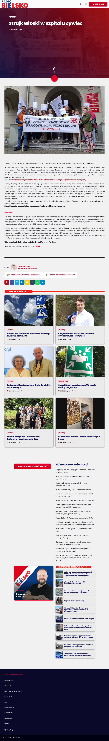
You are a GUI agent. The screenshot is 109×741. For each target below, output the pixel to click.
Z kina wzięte (22, 594)
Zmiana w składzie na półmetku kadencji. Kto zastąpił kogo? (29, 386)
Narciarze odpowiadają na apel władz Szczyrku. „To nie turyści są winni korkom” (79, 637)
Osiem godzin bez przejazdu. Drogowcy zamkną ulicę (75, 500)
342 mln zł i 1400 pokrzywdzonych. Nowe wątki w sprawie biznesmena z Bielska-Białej (78, 627)
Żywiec (12, 18)
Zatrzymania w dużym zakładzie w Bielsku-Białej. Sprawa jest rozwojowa (77, 654)
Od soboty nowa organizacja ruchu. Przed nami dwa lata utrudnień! (78, 645)
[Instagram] (12, 730)
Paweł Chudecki (24, 266)
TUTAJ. (37, 246)
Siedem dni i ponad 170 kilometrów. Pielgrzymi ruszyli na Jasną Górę (23, 437)
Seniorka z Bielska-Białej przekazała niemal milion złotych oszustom (77, 592)
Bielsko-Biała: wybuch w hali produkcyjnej (79, 619)
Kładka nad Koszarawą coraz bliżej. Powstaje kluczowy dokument (28, 334)
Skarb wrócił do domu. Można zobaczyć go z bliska (79, 437)
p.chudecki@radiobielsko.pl (27, 268)
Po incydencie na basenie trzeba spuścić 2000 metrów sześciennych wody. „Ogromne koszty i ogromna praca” (78, 574)
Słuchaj (98, 4)
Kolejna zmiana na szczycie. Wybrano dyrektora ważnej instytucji (76, 334)
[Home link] (15, 4)
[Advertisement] (54, 49)
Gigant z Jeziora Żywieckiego (74, 601)
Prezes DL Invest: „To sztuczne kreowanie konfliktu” (74, 518)
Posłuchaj (8, 213)
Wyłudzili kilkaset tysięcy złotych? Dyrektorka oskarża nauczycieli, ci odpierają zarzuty (76, 609)
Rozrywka (20, 590)
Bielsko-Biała (63, 381)
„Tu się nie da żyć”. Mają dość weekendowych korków (74, 583)
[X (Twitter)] (8, 730)
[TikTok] (10, 730)
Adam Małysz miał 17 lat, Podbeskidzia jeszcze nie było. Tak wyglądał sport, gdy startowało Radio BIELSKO (74, 557)
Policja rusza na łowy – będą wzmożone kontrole (73, 490)
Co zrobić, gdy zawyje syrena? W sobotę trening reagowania (77, 386)
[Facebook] (15, 730)
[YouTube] (5, 730)
